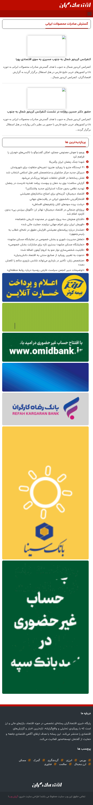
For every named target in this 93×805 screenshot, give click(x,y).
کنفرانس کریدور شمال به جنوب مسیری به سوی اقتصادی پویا (53, 59)
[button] (89, 13)
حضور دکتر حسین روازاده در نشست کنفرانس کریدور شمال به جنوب (49, 112)
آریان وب (13, 796)
